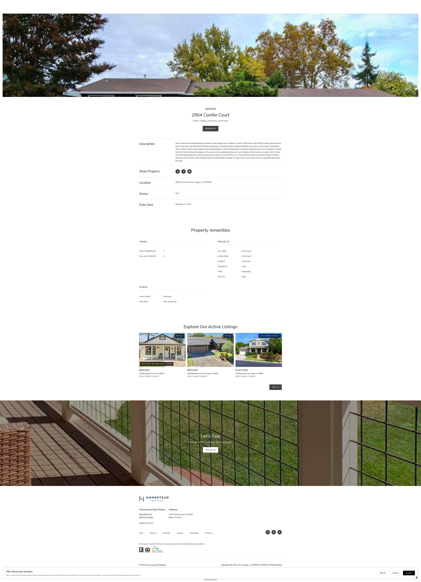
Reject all (383, 573)
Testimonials (193, 533)
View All (275, 387)
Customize (395, 573)
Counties (180, 533)
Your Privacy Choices (210, 579)
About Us (153, 533)
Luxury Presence (158, 565)
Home (141, 533)
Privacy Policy (275, 565)
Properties (166, 533)
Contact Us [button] (211, 450)
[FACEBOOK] (268, 532)
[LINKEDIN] (273, 532)
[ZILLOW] (279, 532)
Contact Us (209, 533)
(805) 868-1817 (145, 514)
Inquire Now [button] (210, 129)
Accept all (409, 573)
